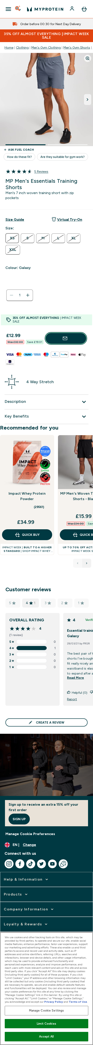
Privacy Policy (53, 1001)
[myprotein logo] (45, 9)
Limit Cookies (46, 1023)
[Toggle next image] (87, 99)
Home (9, 47)
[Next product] (86, 563)
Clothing (22, 47)
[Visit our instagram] (9, 863)
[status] (19, 295)
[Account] (72, 9)
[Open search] (18, 9)
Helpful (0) (79, 692)
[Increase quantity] (28, 295)
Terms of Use (78, 1001)
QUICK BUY (31, 535)
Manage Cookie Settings (46, 1010)
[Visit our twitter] (41, 863)
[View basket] (84, 9)
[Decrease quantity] (11, 295)
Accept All (46, 1036)
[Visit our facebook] (19, 863)
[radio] (12, 238)
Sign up (19, 819)
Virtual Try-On (69, 219)
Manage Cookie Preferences (30, 834)
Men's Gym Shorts (76, 47)
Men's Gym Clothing (46, 47)
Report (72, 699)
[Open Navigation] (8, 9)
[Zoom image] (87, 58)
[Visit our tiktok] (30, 863)
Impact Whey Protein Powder (27, 496)
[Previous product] (77, 563)
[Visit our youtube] (52, 863)
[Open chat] (63, 863)
